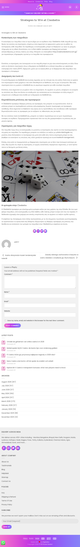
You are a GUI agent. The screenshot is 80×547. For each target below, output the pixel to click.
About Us (31, 2)
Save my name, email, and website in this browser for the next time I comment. (35, 320)
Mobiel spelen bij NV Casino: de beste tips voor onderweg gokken (32, 348)
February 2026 (7, 405)
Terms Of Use (7, 501)
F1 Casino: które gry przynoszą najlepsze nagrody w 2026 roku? (31, 355)
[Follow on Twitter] (13, 448)
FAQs (46, 2)
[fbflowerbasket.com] (40, 7)
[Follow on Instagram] (8, 448)
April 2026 (5, 397)
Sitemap (5, 477)
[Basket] (70, 7)
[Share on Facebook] (38, 231)
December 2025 (8, 413)
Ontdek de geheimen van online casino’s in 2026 (25, 342)
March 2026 (6, 401)
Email (6, 301)
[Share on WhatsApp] (34, 231)
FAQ (3, 493)
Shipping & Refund (9, 497)
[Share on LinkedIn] (45, 231)
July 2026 (5, 386)
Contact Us (39, 2)
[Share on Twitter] (42, 231)
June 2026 (6, 390)
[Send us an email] (18, 448)
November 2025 (8, 417)
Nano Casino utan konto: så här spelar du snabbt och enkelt (30, 361)
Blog (50, 2)
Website (7, 311)
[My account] (76, 7)
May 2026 (5, 393)
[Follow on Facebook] (4, 448)
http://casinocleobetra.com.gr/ (65, 52)
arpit (50, 26)
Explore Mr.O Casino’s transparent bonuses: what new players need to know (36, 368)
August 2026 (6, 382)
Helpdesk (5, 473)
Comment (8, 274)
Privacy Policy (7, 504)
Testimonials (6, 465)
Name (6, 292)
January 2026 (7, 409)
